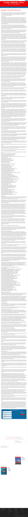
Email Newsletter (17, 437)
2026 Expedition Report (6, 0)
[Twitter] (25, 0)
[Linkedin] (27, 0)
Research (13, 0)
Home (0, 0)
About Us (15, 0)
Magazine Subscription (12, 437)
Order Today (23, 460)
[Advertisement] (14, 427)
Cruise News (8, 437)
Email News (18, 0)
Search (2, 0)
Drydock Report (10, 0)
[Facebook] (26, 0)
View (8, 447)
